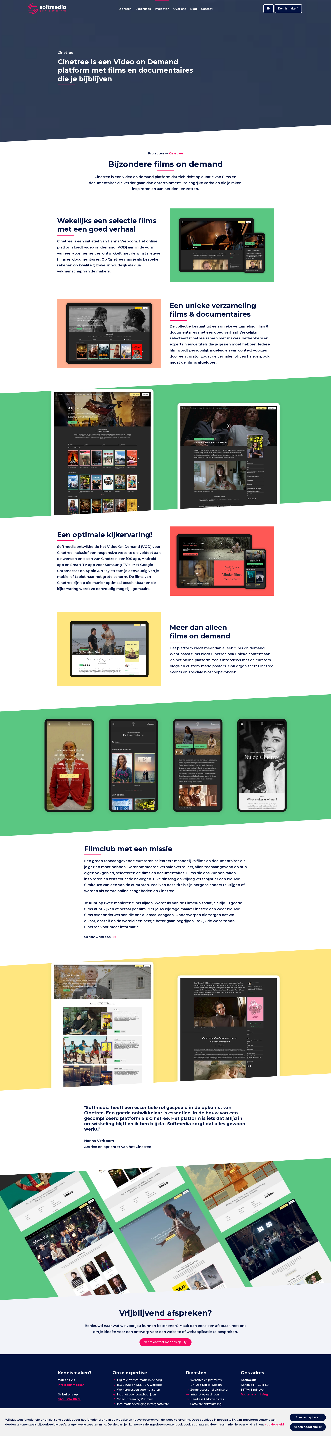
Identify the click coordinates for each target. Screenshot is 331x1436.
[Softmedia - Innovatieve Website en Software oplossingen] (47, 8)
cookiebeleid (274, 1424)
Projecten (156, 153)
